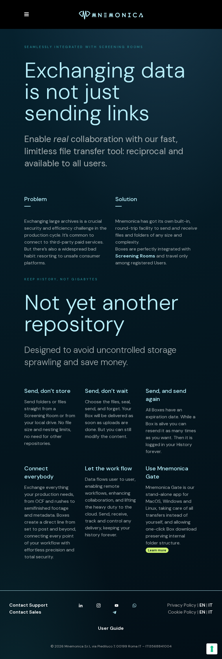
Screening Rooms (135, 256)
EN (202, 605)
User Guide (111, 628)
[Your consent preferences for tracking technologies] (211, 648)
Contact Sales (25, 612)
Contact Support (28, 605)
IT (210, 605)
